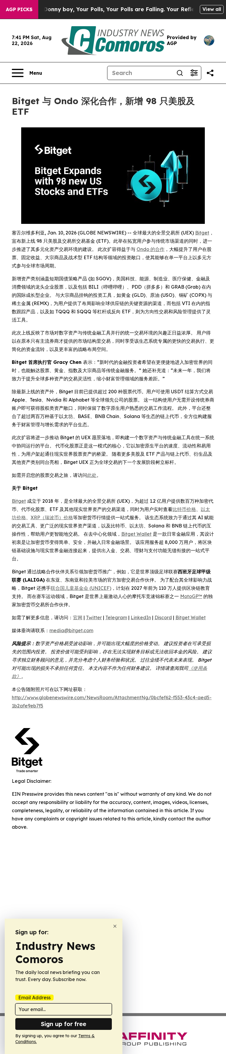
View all (211, 9)
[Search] (180, 73)
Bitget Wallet (136, 534)
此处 (92, 475)
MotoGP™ (191, 596)
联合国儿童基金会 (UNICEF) (81, 588)
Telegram (116, 617)
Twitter (94, 617)
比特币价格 (184, 509)
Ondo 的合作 (150, 249)
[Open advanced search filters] (194, 73)
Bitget (202, 233)
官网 (77, 617)
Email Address (34, 997)
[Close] (115, 926)
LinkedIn (141, 617)
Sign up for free (63, 1024)
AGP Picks (19, 9)
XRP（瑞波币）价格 (52, 517)
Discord (163, 617)
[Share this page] (210, 73)
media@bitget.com (71, 630)
